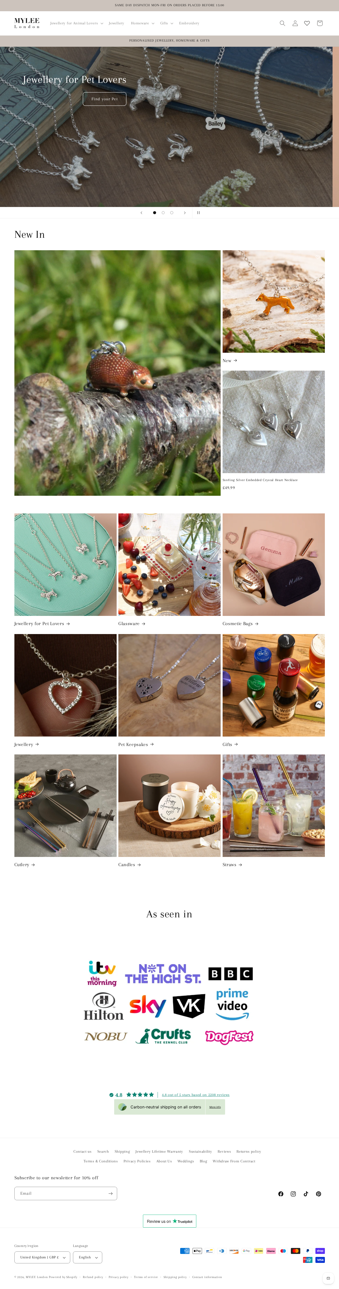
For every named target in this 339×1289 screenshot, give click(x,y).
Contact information (207, 1277)
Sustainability (200, 1151)
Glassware (129, 624)
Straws (230, 864)
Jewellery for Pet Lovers (39, 624)
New (227, 360)
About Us (164, 1161)
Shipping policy (175, 1277)
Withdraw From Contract (234, 1161)
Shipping (122, 1151)
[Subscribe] (110, 1193)
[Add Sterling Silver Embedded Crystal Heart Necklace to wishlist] (317, 377)
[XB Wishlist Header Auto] (307, 23)
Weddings (185, 1161)
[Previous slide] (141, 212)
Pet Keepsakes (133, 744)
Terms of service (146, 1277)
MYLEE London (37, 1277)
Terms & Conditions (101, 1161)
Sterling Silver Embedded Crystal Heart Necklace (260, 480)
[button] (76, 23)
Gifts (227, 744)
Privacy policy (119, 1277)
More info (215, 1106)
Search (103, 1151)
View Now (253, 174)
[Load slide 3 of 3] (172, 212)
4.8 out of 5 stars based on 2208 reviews (196, 1095)
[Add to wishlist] (317, 257)
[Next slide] (184, 212)
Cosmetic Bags (238, 624)
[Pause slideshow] (197, 212)
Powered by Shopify (63, 1277)
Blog (203, 1161)
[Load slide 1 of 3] (154, 212)
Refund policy (93, 1277)
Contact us (82, 1151)
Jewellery (23, 744)
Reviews (224, 1151)
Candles (126, 864)
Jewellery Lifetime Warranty (159, 1151)
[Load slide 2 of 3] (163, 212)
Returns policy (249, 1151)
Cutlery (22, 864)
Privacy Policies (137, 1161)
